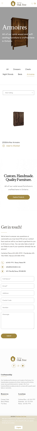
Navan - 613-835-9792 (24, 404)
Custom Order (5, 399)
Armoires (30, 74)
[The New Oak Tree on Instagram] (18, 366)
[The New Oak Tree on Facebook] (14, 366)
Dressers (16, 69)
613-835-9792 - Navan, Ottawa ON (15, 263)
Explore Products (18, 197)
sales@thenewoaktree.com (13, 267)
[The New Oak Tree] (18, 3)
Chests (28, 69)
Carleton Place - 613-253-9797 (26, 399)
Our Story (4, 404)
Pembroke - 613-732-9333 (25, 401)
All (7, 69)
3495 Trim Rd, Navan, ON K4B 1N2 (16, 271)
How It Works (5, 401)
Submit (9, 336)
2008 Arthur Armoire (11, 142)
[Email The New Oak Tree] (23, 366)
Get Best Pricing (9, 146)
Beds (20, 74)
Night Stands (8, 74)
